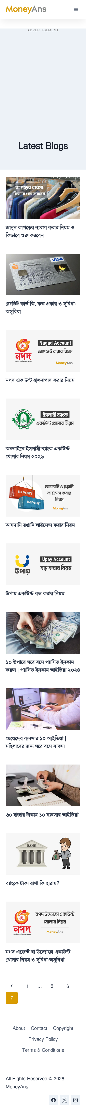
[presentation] (43, 198)
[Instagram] (75, 1100)
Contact (39, 1028)
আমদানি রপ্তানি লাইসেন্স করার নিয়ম (40, 525)
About (19, 1028)
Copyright (63, 1028)
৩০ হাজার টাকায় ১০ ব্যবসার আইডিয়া (42, 815)
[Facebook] (53, 1100)
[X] (64, 1100)
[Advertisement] (43, 77)
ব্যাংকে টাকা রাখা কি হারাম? (32, 883)
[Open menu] (75, 9)
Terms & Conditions (43, 1050)
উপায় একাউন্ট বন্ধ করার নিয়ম (35, 593)
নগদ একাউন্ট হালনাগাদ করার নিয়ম (40, 380)
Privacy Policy (43, 1039)
